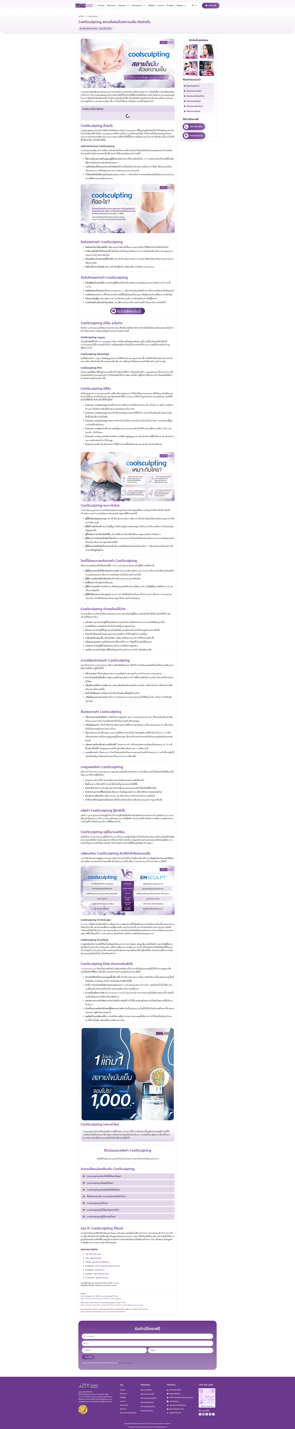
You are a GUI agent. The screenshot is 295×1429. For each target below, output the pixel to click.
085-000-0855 (196, 126)
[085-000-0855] (186, 126)
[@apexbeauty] (186, 135)
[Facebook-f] (200, 1414)
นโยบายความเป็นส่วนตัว (126, 1363)
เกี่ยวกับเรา (111, 5)
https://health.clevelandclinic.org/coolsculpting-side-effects (103, 1311)
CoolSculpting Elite (89, 968)
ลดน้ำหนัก (165, 282)
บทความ (161, 5)
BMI (102, 594)
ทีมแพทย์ (170, 5)
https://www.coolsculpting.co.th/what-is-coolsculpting (101, 1298)
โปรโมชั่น (151, 5)
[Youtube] (210, 1414)
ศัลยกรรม (122, 5)
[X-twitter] (213, 1414)
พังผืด (151, 947)
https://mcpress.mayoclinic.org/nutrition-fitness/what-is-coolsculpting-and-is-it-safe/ (112, 1305)
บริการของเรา (137, 5)
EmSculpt (85, 924)
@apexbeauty (196, 135)
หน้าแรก (101, 5)
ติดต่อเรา (180, 5)
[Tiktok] (206, 1414)
